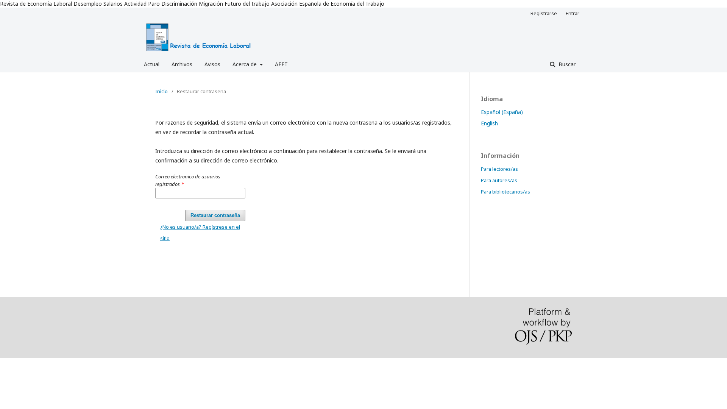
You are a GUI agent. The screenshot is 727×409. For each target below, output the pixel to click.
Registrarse (543, 13)
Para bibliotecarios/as (505, 191)
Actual (151, 64)
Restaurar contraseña (215, 215)
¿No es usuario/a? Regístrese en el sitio (200, 232)
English (489, 123)
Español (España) (502, 112)
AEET (281, 64)
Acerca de (245, 64)
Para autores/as (499, 180)
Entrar (572, 13)
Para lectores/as (499, 168)
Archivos (182, 64)
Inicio (161, 91)
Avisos (212, 64)
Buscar (566, 64)
